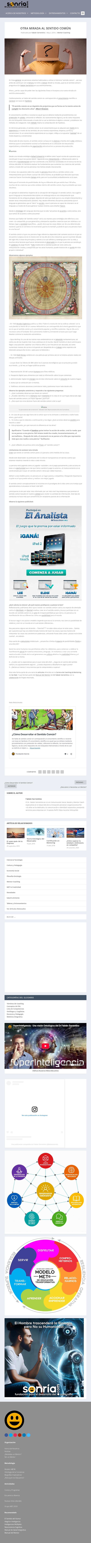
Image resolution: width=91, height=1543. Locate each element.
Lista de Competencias (15, 1009)
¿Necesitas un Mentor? (13, 1454)
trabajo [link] (59, 347)
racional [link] (12, 101)
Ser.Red (14, 675)
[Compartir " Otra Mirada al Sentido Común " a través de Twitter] (44, 772)
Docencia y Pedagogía (15, 1014)
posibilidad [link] (46, 615)
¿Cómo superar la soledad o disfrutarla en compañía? (75, 843)
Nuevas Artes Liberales (13, 1501)
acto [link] (35, 613)
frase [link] (41, 445)
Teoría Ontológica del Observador (35, 840)
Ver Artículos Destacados (16, 909)
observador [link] (50, 242)
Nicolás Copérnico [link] (23, 324)
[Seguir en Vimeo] (28, 1435)
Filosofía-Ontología (14, 876)
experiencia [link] (13, 130)
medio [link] (72, 128)
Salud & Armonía (13, 898)
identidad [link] (19, 610)
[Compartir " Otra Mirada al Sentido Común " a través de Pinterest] (49, 772)
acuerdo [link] (63, 211)
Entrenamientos (57, 13)
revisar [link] (44, 83)
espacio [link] (59, 641)
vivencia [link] (56, 141)
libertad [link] (30, 610)
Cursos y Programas (12, 1490)
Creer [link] (11, 453)
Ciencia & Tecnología (14, 860)
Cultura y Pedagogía (14, 865)
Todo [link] (33, 245)
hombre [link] (35, 430)
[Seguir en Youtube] (19, 1435)
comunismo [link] (25, 641)
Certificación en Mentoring (53, 842)
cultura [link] (49, 654)
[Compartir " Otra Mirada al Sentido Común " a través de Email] (57, 772)
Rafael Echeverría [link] (37, 156)
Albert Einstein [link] (42, 109)
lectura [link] (31, 83)
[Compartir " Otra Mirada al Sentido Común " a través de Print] (62, 772)
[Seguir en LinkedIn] (24, 1435)
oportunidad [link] (20, 468)
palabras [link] (14, 245)
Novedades (11, 892)
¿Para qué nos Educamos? (14, 1478)
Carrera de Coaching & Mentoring (68, 672)
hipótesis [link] (28, 101)
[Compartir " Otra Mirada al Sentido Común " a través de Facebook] (40, 772)
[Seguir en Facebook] (6, 1435)
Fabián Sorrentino (38, 33)
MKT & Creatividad (14, 887)
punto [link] (72, 247)
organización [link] (37, 146)
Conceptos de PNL (14, 1006)
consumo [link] (63, 379)
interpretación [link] (54, 159)
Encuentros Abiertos (12, 1495)
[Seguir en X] (11, 1435)
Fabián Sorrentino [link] (27, 85)
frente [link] (77, 641)
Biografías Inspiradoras (13, 1475)
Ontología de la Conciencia (14, 1472)
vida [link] (72, 141)
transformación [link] (23, 162)
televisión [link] (59, 339)
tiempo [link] (33, 177)
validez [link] (22, 118)
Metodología (37, 13)
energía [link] (32, 379)
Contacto (75, 13)
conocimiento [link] (63, 98)
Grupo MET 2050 (11, 1506)
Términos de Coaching (15, 1004)
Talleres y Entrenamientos (16, 903)
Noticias (7, 1451)
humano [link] (37, 372)
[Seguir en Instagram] (15, 1435)
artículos (41, 672)
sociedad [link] (24, 224)
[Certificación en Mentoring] (55, 833)
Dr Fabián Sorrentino (61, 675)
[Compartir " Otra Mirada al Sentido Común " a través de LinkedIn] (53, 772)
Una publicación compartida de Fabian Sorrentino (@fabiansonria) (34, 1144)
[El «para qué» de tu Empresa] (16, 833)
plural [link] (22, 652)
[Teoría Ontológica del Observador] (36, 832)
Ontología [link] (19, 211)
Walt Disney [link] (21, 355)
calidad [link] (37, 494)
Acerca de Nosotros (16, 13)
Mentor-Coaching (63, 33)
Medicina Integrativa (14, 1017)
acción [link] (41, 203)
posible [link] (73, 420)
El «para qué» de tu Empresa (15, 842)
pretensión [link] (13, 118)
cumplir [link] (15, 109)
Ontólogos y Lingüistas (15, 1011)
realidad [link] (73, 133)
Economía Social (13, 871)
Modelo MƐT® (10, 1469)
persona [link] (45, 172)
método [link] (34, 123)
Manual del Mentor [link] (43, 675)
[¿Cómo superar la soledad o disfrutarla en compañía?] (75, 833)
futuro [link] (62, 206)
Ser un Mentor (10, 1457)
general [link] (18, 80)
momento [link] (45, 396)
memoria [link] (33, 396)
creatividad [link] (65, 654)
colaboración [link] (14, 678)
